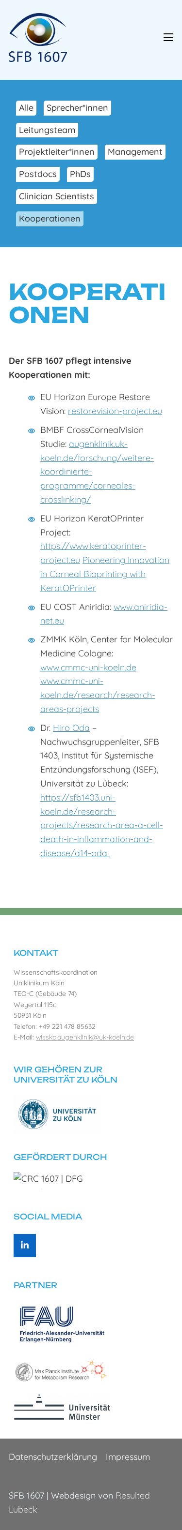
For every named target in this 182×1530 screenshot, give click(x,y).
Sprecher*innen (77, 107)
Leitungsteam (47, 129)
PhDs (80, 173)
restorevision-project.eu (115, 410)
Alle (26, 107)
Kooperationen (50, 218)
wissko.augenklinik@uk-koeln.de (85, 1037)
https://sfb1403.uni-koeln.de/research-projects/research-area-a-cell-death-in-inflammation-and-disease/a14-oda (101, 825)
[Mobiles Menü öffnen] (168, 37)
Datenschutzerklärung (53, 1456)
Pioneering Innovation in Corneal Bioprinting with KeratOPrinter (104, 574)
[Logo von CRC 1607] (38, 36)
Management (135, 151)
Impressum (128, 1456)
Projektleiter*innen (57, 151)
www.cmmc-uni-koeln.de (88, 667)
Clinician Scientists (56, 196)
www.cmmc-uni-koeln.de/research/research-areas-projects (97, 694)
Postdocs (38, 173)
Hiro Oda (71, 727)
